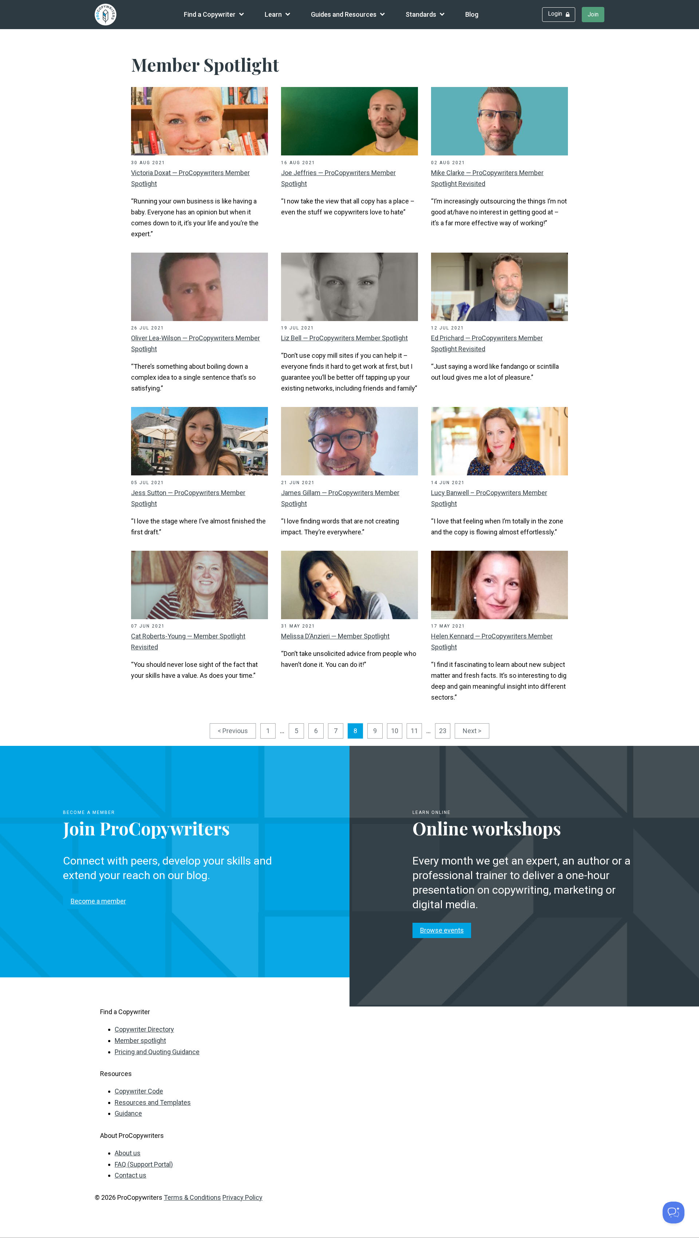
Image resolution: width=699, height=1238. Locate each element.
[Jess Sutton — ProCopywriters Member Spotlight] (199, 473)
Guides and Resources (343, 14)
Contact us (130, 1175)
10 (394, 731)
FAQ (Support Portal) (144, 1164)
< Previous (233, 731)
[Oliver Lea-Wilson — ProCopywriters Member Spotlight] (199, 319)
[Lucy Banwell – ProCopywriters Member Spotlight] (499, 473)
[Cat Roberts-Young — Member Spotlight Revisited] (199, 617)
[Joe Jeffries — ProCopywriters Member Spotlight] (349, 153)
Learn (273, 14)
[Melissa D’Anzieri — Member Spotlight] (349, 617)
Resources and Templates (153, 1102)
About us (128, 1153)
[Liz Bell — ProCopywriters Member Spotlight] (349, 319)
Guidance (128, 1113)
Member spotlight (140, 1040)
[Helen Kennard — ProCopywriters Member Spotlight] (499, 617)
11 (414, 731)
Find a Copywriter (210, 14)
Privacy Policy (242, 1197)
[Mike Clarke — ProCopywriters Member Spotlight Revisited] (499, 153)
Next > (472, 731)
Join (593, 14)
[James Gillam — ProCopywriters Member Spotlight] (349, 473)
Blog (471, 14)
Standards (421, 14)
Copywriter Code (139, 1091)
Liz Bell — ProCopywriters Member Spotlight (344, 338)
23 (442, 731)
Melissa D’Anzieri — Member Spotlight (335, 636)
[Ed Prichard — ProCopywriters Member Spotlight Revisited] (499, 319)
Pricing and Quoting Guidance (157, 1052)
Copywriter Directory (144, 1029)
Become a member (98, 901)
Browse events (442, 930)
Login (555, 13)
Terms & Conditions (192, 1197)
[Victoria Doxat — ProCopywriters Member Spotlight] (199, 153)
